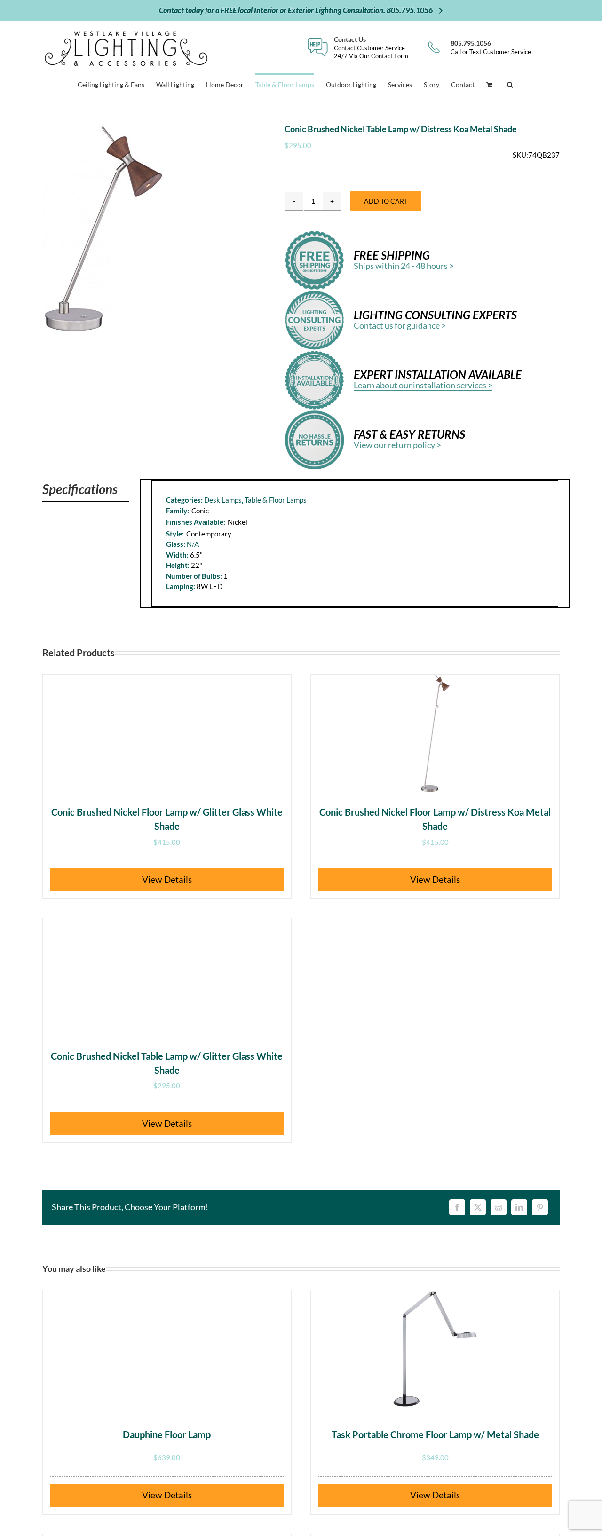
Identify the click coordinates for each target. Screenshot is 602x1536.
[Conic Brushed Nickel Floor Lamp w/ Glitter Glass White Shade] (167, 733)
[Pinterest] (540, 1207)
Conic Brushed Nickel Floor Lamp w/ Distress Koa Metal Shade (435, 819)
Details (178, 879)
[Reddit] (498, 1207)
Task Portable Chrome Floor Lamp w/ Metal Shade (435, 1434)
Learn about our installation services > (423, 385)
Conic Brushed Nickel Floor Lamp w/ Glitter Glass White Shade (167, 819)
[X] (477, 1207)
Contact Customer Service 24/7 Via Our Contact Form (371, 47)
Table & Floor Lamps (276, 500)
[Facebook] (457, 1207)
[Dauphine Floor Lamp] (167, 1349)
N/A (193, 544)
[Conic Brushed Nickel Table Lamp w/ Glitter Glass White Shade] (167, 977)
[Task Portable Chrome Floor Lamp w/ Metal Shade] (435, 1349)
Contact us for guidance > (400, 325)
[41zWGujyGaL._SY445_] (103, 228)
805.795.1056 (410, 10)
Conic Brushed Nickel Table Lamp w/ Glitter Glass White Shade (167, 1063)
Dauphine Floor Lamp (167, 1434)
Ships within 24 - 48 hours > (404, 265)
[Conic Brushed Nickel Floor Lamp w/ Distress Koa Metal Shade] (435, 733)
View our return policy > (397, 445)
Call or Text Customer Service (491, 47)
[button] (510, 84)
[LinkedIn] (519, 1207)
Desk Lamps (223, 500)
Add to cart (386, 201)
